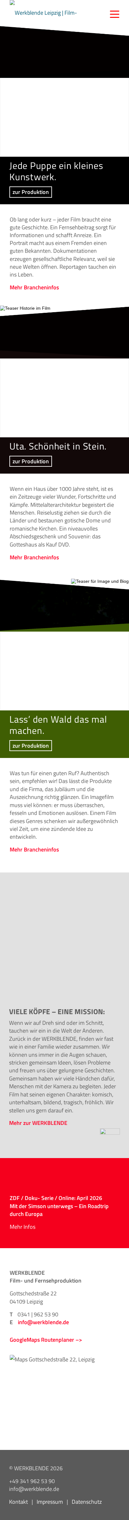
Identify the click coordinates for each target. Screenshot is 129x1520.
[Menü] (111, 12)
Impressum (50, 1501)
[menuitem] (111, 12)
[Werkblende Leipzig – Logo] (47, 12)
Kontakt (18, 1501)
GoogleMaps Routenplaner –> (46, 1339)
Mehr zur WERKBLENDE (38, 1122)
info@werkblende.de (43, 1322)
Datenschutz (87, 1501)
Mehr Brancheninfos (34, 287)
